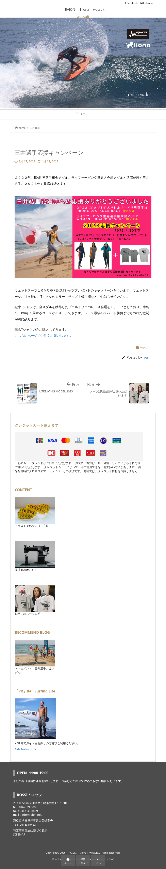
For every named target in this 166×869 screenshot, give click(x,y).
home (22, 128)
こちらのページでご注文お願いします (42, 335)
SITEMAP (19, 834)
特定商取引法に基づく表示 (30, 830)
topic (36, 128)
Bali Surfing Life (25, 749)
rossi (146, 357)
